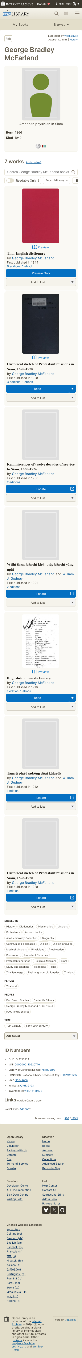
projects (17, 1340)
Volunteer (13, 1145)
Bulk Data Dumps (17, 1194)
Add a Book (49, 1199)
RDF (67, 1118)
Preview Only (41, 273)
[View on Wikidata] (43, 147)
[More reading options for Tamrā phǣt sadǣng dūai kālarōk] (72, 806)
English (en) (14, 1242)
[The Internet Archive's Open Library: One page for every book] (18, 13)
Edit (8, 38)
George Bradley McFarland (33, 258)
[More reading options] (72, 389)
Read (37, 389)
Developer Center (18, 1185)
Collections (49, 1159)
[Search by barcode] (66, 13)
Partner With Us (17, 1150)
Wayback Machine (23, 1343)
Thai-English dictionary (26, 253)
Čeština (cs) (14, 1233)
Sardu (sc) (13, 1282)
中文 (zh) (12, 1296)
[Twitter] (54, 1210)
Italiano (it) (13, 1265)
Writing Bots (14, 1199)
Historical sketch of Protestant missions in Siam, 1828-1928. (40, 366)
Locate (41, 489)
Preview (43, 247)
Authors (47, 1150)
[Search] (56, 13)
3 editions (13, 382)
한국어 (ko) (14, 1269)
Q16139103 (27, 1085)
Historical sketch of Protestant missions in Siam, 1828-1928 (40, 875)
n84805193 (48, 1069)
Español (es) (15, 1247)
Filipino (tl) (13, 1300)
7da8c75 (70, 1319)
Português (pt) (16, 1274)
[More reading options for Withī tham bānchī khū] (72, 602)
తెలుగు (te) (13, 1287)
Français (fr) (14, 1251)
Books (46, 1145)
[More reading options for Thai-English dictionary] (72, 282)
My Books (20, 24)
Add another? (33, 162)
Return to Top (51, 1168)
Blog (9, 1159)
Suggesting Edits (53, 1194)
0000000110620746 (27, 1064)
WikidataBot (71, 35)
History (74, 39)
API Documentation (19, 1190)
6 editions (13, 266)
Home (46, 1141)
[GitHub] (62, 1210)
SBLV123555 (69, 1075)
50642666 (21, 1080)
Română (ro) (14, 1278)
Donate (43, 4)
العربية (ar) (13, 1229)
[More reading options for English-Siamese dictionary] (72, 706)
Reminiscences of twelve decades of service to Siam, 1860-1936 (41, 466)
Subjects (47, 1154)
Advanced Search (53, 1163)
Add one (24, 1108)
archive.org (19, 1346)
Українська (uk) (17, 1292)
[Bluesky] (46, 1210)
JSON (74, 1118)
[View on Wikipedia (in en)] (38, 147)
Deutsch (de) (15, 1238)
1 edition (13, 691)
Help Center (49, 1185)
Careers (12, 1154)
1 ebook (27, 266)
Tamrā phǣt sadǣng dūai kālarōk (34, 773)
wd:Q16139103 (33, 1090)
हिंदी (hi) (11, 1256)
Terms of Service (17, 1163)
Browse (59, 24)
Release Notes (51, 1203)
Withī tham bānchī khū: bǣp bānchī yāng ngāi (40, 566)
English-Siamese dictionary (29, 678)
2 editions (13, 482)
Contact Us (49, 1190)
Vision (11, 1141)
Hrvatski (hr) (15, 1260)
